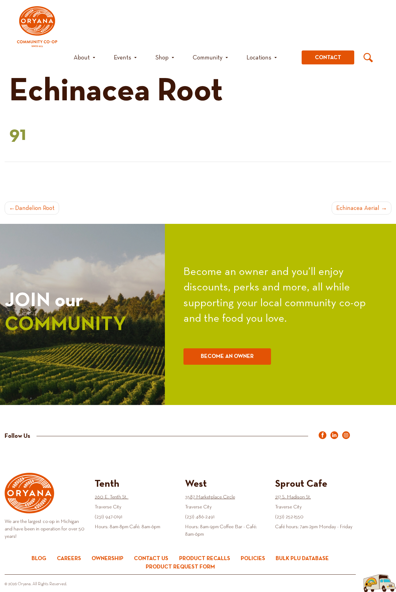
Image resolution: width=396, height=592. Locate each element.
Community (207, 57)
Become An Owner (227, 356)
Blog (39, 558)
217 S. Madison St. (293, 497)
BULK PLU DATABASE (302, 558)
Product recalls (204, 558)
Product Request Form (180, 567)
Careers (69, 558)
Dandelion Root (34, 208)
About (82, 57)
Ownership (107, 558)
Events (122, 57)
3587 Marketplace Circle (210, 497)
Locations (259, 57)
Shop (162, 57)
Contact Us (151, 558)
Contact (328, 57)
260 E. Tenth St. (111, 497)
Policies (253, 558)
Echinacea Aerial (357, 208)
